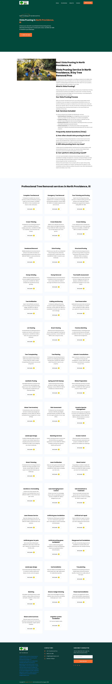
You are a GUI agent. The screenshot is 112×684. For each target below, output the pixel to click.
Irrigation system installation (56, 617)
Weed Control (80, 462)
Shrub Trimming (31, 462)
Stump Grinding (31, 275)
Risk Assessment (56, 407)
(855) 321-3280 (88, 2)
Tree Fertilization (31, 301)
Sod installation (56, 567)
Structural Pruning (81, 248)
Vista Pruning (56, 248)
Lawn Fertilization (56, 462)
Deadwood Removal (31, 248)
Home (57, 3)
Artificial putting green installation (56, 541)
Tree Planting (56, 354)
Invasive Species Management (80, 408)
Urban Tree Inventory (31, 407)
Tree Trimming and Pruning (81, 195)
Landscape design (31, 567)
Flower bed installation (81, 592)
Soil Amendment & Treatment (81, 490)
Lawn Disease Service (31, 515)
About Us (71, 3)
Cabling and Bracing (56, 301)
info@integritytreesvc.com (53, 656)
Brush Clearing (56, 328)
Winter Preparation (81, 381)
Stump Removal (56, 275)
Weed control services (31, 617)
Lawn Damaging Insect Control (56, 490)
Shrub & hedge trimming (56, 592)
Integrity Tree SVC (29, 682)
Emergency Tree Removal (56, 195)
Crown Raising (81, 222)
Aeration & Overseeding (31, 489)
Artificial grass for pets (31, 540)
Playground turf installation (81, 540)
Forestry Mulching (81, 328)
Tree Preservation (81, 301)
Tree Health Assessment (81, 275)
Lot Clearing (31, 328)
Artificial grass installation (56, 515)
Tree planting (81, 567)
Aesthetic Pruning (31, 381)
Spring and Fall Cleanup (56, 381)
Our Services (64, 3)
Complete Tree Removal (31, 195)
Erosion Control (81, 436)
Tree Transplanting (31, 354)
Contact (78, 3)
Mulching (31, 592)
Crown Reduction (56, 222)
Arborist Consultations (81, 354)
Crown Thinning (31, 222)
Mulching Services (56, 436)
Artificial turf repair (81, 515)
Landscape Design (31, 436)
